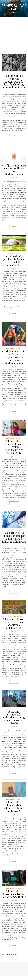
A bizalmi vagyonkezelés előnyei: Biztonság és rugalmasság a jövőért (14, 717)
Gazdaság (9, 530)
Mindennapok (12, 73)
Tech (19, 73)
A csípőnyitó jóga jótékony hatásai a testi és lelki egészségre (14, 260)
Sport (17, 163)
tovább (14, 135)
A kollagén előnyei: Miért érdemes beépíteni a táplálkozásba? (14, 623)
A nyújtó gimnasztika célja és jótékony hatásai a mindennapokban (14, 170)
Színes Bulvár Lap (14, 7)
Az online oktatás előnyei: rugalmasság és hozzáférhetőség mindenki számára (14, 81)
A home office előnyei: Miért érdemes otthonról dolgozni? (14, 806)
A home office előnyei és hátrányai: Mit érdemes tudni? (14, 893)
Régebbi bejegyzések (10, 954)
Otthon (19, 348)
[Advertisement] (14, 32)
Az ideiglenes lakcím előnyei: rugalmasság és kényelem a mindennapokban (14, 357)
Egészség (12, 163)
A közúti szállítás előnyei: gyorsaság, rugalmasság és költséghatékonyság (14, 537)
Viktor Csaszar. (21, 973)
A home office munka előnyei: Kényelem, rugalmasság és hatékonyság (14, 446)
